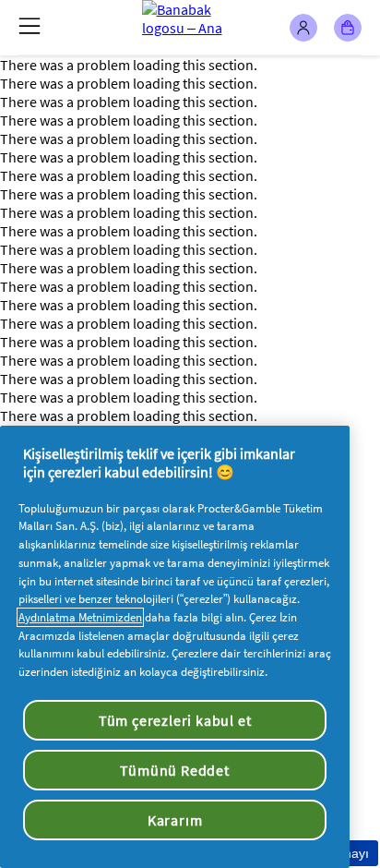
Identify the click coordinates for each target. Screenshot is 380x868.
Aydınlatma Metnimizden (80, 617)
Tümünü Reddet (174, 770)
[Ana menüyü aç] (29, 26)
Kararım (175, 820)
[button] (303, 28)
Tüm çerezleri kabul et (175, 720)
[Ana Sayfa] (190, 27)
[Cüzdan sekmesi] (348, 28)
